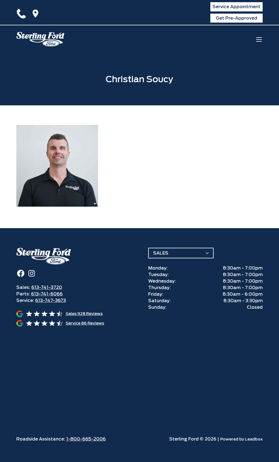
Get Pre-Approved (236, 18)
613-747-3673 (50, 300)
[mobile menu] (259, 39)
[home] (40, 39)
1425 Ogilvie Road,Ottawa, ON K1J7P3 (37, 12)
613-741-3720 (22, 12)
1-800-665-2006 (86, 439)
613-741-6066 (47, 293)
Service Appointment (236, 6)
